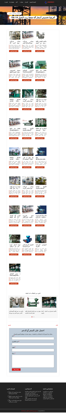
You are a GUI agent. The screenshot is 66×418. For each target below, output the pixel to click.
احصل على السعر (13, 51)
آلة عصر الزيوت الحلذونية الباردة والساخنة (33, 391)
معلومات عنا (11, 2)
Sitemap (23, 410)
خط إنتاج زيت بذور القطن (48, 397)
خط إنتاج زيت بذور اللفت (47, 395)
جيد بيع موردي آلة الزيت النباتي (32, 410)
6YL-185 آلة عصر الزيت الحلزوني (31, 394)
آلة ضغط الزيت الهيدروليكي (30, 393)
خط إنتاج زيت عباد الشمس (48, 391)
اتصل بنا (6, 2)
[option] (52, 304)
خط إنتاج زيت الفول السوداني (48, 398)
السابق (9, 325)
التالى (57, 325)
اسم (13, 336)
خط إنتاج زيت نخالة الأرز (47, 393)
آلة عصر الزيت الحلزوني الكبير (30, 398)
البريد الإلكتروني (15, 341)
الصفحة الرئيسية (33, 2)
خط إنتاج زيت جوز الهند (47, 394)
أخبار (17, 2)
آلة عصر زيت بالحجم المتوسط (30, 400)
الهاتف (14, 347)
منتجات (21, 2)
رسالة (13, 353)
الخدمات (26, 2)
